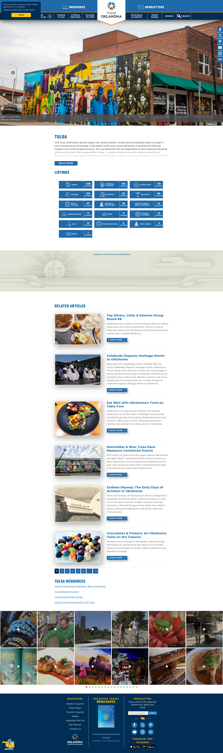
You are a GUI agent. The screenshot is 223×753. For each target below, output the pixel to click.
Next (210, 73)
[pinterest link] (151, 725)
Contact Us (75, 729)
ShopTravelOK (40, 16)
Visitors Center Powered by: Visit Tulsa (75, 602)
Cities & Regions (75, 16)
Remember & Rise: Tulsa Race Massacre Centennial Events (131, 448)
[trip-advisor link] (151, 732)
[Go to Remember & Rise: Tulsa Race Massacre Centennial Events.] (78, 461)
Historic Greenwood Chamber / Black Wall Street (80, 586)
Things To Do (61, 16)
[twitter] (220, 36)
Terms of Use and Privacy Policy (106, 734)
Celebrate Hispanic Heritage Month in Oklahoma (136, 357)
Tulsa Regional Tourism (67, 591)
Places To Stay (90, 16)
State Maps (75, 708)
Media (75, 716)
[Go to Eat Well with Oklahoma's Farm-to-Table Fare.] (78, 418)
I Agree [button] (21, 15)
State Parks (154, 16)
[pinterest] (220, 41)
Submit (152, 713)
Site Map (106, 738)
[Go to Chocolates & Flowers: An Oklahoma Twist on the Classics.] (78, 547)
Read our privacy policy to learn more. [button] (19, 10)
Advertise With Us (75, 720)
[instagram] (220, 53)
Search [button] (185, 16)
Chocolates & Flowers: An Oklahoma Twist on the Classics (136, 535)
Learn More (115, 340)
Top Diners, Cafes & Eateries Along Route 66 (135, 317)
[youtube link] (134, 732)
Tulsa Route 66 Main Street (69, 597)
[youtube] (220, 47)
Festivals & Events (136, 16)
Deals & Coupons (75, 704)
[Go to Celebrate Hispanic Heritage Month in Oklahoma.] (78, 369)
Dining (169, 16)
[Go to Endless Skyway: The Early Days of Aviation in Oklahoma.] (78, 504)
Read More (66, 163)
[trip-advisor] (220, 59)
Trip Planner (75, 724)
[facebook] (220, 30)
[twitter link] (143, 725)
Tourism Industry (75, 712)
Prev (13, 73)
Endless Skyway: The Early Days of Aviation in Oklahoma (135, 489)
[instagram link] (143, 732)
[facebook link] (134, 725)
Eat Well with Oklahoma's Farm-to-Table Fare (135, 404)
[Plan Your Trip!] (8, 744)
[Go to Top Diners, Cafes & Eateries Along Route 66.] (78, 329)
